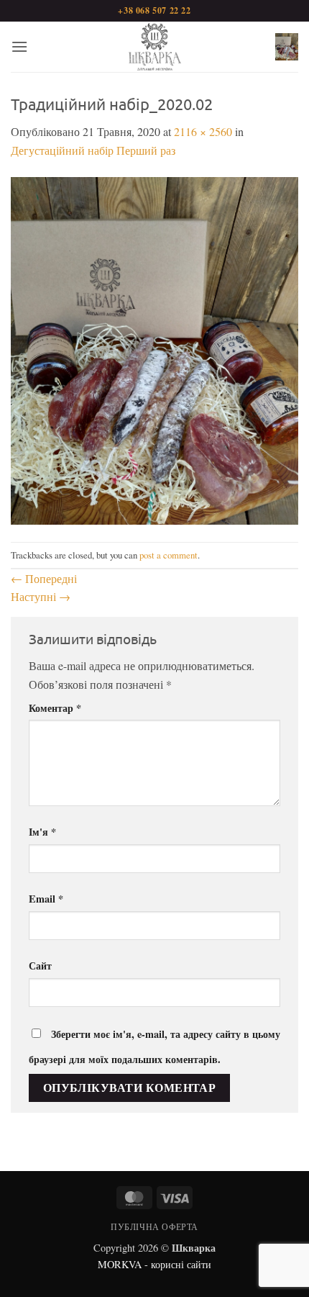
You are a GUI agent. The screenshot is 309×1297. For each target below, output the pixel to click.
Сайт (40, 965)
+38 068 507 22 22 (154, 10)
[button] (19, 46)
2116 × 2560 (203, 131)
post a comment (168, 554)
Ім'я (42, 831)
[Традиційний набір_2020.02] (154, 348)
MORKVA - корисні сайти (154, 1264)
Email (46, 898)
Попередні (44, 578)
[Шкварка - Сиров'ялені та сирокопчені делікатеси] (154, 47)
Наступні (40, 596)
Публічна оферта (154, 1226)
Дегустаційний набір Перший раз (93, 150)
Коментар (55, 707)
